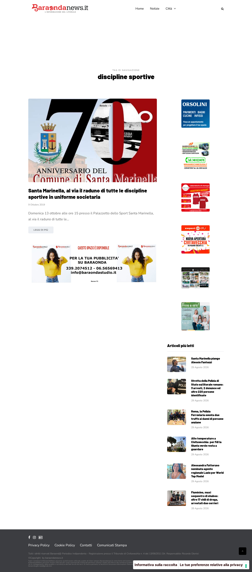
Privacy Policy (39, 545)
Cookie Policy (65, 545)
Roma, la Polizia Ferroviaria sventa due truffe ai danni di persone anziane (207, 417)
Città (169, 9)
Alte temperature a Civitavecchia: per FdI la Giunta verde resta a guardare (206, 444)
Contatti (86, 545)
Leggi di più (41, 230)
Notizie (154, 9)
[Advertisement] (126, 43)
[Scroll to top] (242, 551)
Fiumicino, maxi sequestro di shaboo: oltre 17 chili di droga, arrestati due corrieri (204, 498)
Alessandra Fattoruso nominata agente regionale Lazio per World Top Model (207, 470)
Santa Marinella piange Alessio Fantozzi (205, 360)
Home (139, 9)
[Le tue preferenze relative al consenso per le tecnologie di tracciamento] (246, 566)
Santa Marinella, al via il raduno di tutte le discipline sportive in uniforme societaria (87, 193)
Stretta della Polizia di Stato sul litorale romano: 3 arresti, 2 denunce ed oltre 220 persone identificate (207, 388)
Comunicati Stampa (112, 545)
